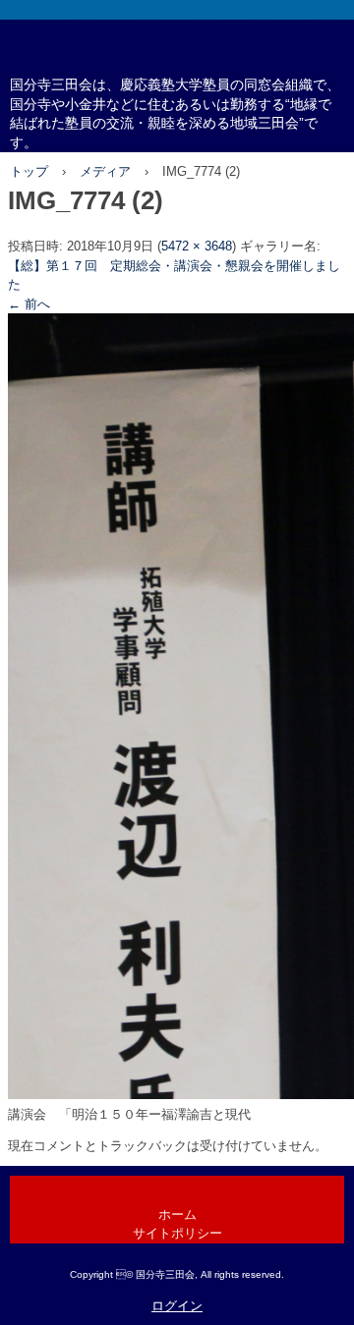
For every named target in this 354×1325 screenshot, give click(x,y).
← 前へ (29, 304)
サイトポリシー (177, 1233)
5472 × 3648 (196, 246)
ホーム (177, 1214)
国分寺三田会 (177, 84)
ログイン (177, 1305)
